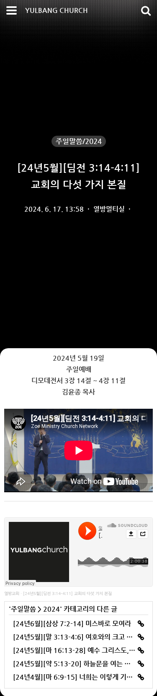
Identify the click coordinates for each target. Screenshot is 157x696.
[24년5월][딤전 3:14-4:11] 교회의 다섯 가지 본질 (67, 593)
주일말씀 (23, 609)
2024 (51, 609)
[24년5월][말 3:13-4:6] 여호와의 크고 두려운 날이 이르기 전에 (78, 637)
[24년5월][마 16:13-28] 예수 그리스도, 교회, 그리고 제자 (78, 650)
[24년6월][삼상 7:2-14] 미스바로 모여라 (72, 624)
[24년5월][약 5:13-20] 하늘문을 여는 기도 (75, 664)
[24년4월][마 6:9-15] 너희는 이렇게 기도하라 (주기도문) (78, 677)
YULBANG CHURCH (56, 10)
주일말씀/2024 (79, 141)
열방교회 (11, 593)
